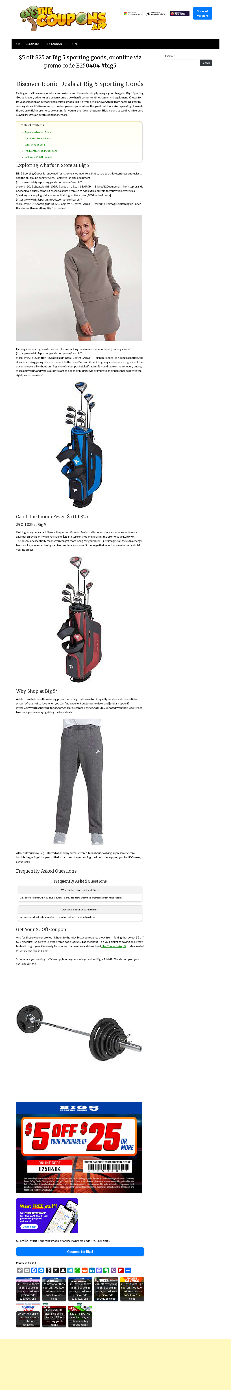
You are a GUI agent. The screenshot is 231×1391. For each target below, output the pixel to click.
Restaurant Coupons (61, 43)
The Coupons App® (113, 946)
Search (170, 55)
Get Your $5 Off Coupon (39, 156)
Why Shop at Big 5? (35, 144)
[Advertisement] (108, 1364)
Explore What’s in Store (38, 132)
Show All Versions (203, 13)
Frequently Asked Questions (41, 150)
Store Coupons (28, 43)
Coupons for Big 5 (80, 1252)
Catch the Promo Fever (38, 138)
